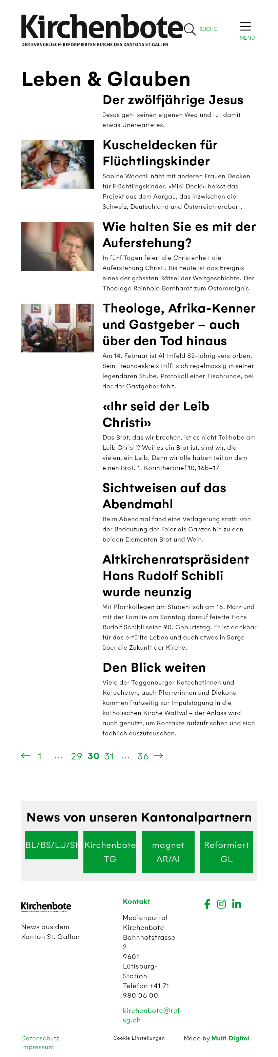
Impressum (37, 1047)
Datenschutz (41, 1038)
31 (109, 756)
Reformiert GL (226, 852)
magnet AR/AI (168, 852)
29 (77, 756)
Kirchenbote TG (110, 852)
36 (143, 756)
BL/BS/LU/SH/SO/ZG (51, 844)
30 (93, 756)
